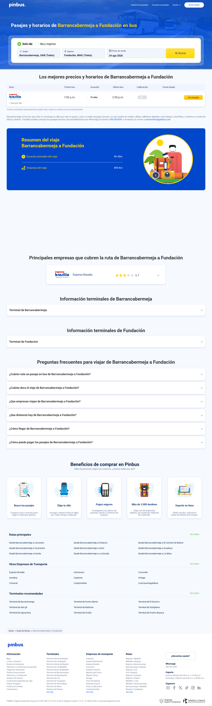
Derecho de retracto (15, 678)
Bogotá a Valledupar (134, 689)
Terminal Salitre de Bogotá (57, 664)
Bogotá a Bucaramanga (136, 664)
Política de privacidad (16, 672)
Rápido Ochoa (92, 675)
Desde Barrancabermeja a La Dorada (91, 553)
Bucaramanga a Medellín (136, 686)
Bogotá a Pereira (133, 678)
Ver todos (194, 534)
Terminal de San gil (18, 607)
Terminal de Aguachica (20, 612)
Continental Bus (92, 689)
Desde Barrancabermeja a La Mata (155, 553)
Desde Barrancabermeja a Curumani (26, 542)
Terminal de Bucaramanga (21, 601)
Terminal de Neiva (53, 686)
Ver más (49, 692)
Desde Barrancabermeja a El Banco (90, 542)
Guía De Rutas (23, 631)
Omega (141, 577)
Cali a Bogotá (131, 672)
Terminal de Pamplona (149, 607)
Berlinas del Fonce (93, 672)
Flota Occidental (93, 681)
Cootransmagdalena (148, 583)
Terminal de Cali (53, 678)
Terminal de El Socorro (149, 601)
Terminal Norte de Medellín (57, 670)
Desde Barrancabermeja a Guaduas (155, 548)
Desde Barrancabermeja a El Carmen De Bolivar (160, 542)
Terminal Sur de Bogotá (56, 661)
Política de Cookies (15, 686)
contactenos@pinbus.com (158, 119)
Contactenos (12, 689)
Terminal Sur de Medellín (56, 667)
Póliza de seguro (14, 684)
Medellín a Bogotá (133, 661)
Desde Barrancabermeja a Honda (25, 553)
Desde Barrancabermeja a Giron (89, 548)
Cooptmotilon (80, 583)
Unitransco (79, 572)
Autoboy (13, 577)
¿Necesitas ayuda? (180, 656)
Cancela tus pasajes (160, 5)
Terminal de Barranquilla (56, 675)
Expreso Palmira (93, 670)
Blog (8, 659)
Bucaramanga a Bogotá (136, 667)
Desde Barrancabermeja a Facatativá (27, 548)
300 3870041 (116, 119)
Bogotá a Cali (131, 670)
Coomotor (90, 667)
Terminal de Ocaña (83, 612)
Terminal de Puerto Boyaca (151, 612)
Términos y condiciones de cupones (21, 667)
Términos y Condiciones (17, 675)
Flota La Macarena (94, 686)
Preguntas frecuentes (16, 670)
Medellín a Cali (132, 681)
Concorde (143, 572)
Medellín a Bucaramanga (136, 684)
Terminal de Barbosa (83, 607)
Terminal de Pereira (54, 689)
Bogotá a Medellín (133, 659)
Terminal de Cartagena (55, 681)
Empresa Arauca (93, 684)
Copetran (78, 577)
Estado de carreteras (15, 664)
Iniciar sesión (194, 5)
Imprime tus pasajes (139, 5)
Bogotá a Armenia (133, 675)
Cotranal (13, 583)
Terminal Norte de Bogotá (57, 659)
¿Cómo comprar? (14, 661)
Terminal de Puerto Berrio (86, 601)
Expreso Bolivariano (94, 661)
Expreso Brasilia (17, 572)
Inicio (11, 631)
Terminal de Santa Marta (56, 684)
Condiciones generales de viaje (19, 681)
